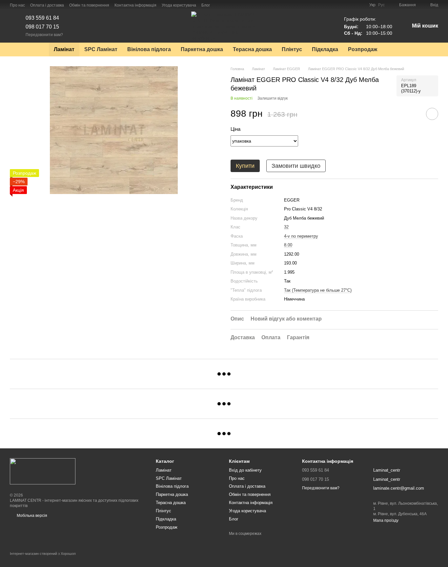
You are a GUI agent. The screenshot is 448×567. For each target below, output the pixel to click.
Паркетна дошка (202, 49)
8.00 (288, 245)
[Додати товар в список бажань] (432, 114)
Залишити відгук (272, 98)
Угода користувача (179, 5)
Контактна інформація (135, 5)
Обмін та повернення (89, 5)
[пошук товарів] (394, 49)
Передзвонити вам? (44, 34)
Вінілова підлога (149, 49)
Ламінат (64, 49)
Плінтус (292, 49)
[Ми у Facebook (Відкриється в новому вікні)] (219, 5)
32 (286, 227)
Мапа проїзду (385, 520)
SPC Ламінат (100, 49)
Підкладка (325, 49)
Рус (381, 5)
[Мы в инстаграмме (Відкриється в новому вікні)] (227, 5)
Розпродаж (362, 49)
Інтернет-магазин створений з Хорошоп (43, 554)
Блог (205, 5)
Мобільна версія (31, 515)
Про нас (17, 5)
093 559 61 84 (42, 18)
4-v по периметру (301, 236)
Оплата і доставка (47, 5)
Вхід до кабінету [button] (245, 470)
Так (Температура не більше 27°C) (318, 290)
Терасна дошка (252, 49)
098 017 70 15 (42, 26)
